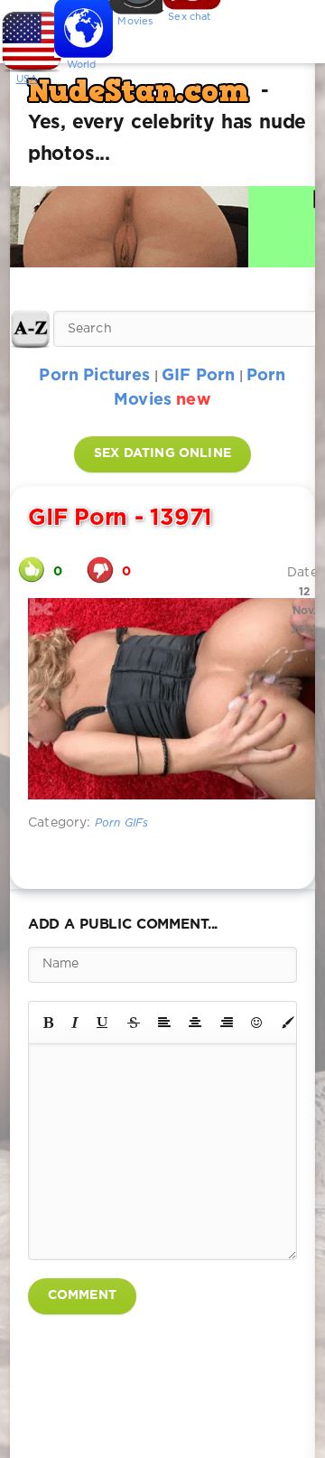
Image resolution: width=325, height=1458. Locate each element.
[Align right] (226, 1022)
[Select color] (288, 1022)
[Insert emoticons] (257, 1022)
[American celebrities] (27, 36)
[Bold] (48, 1022)
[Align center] (195, 1022)
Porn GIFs (122, 823)
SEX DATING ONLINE (162, 453)
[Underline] (103, 1022)
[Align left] (164, 1022)
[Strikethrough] (133, 1022)
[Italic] (75, 1022)
